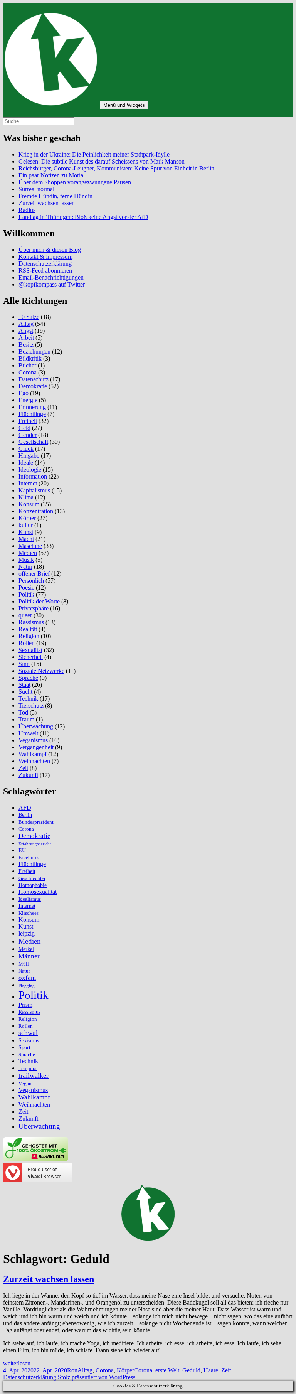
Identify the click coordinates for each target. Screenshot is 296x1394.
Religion (28, 636)
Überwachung (35, 726)
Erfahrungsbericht (34, 844)
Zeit (23, 768)
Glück (26, 448)
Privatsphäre (33, 608)
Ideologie (29, 469)
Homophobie (32, 885)
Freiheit (27, 421)
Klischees (28, 913)
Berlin (25, 815)
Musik (26, 559)
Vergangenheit (36, 747)
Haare (211, 1370)
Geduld (191, 1370)
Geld (24, 428)
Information (32, 476)
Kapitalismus (34, 490)
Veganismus (33, 740)
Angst (25, 330)
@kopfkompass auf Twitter (51, 284)
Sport (24, 1047)
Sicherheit (30, 657)
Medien (27, 553)
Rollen (26, 643)
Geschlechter (31, 878)
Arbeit (26, 337)
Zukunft (28, 775)
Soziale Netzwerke (41, 671)
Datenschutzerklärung (45, 263)
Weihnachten (34, 761)
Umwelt (28, 733)
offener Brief (34, 573)
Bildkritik (30, 358)
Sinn (24, 664)
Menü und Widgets (124, 105)
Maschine (30, 546)
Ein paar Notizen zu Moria (50, 175)
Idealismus (29, 899)
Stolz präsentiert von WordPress (96, 1377)
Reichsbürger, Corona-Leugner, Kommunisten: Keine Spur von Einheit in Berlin (116, 168)
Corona (27, 372)
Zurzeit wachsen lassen (46, 203)
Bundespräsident (36, 822)
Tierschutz (31, 705)
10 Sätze (28, 317)
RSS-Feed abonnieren (45, 270)
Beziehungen (34, 351)
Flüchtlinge (32, 414)
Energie (27, 400)
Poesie (26, 587)
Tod (23, 712)
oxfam (27, 977)
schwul (28, 1033)
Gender (27, 435)
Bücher (27, 365)
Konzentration (35, 511)
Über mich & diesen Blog (49, 249)
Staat (24, 684)
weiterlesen (16, 1363)
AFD (24, 807)
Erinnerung (32, 407)
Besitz (26, 344)
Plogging (26, 986)
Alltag (26, 323)
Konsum (28, 504)
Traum (26, 719)
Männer (29, 956)
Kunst (25, 532)
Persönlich (31, 580)
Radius (26, 210)
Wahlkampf (32, 754)
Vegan (25, 1083)
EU (22, 850)
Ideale (25, 462)
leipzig (26, 933)
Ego (23, 393)
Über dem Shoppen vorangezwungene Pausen (74, 182)
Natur (25, 566)
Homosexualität (37, 891)
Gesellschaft (33, 441)
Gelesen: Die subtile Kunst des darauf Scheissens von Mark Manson (101, 161)
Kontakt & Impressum (45, 256)
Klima (26, 497)
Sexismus (28, 1040)
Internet (27, 483)
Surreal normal (36, 189)
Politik (26, 594)
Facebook (28, 857)
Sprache (28, 677)
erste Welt (167, 1370)
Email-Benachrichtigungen (51, 277)
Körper (27, 518)
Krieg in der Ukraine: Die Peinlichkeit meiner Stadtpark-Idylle (94, 154)
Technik (28, 698)
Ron (72, 1370)
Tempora (27, 1068)
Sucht (25, 691)
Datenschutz (33, 379)
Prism (25, 1004)
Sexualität (30, 650)
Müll (23, 964)
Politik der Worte (39, 601)
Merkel (26, 949)
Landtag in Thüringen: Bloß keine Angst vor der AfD (83, 217)
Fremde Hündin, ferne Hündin (55, 196)
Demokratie (32, 386)
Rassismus (31, 622)
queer (25, 615)
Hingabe (28, 455)
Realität (27, 629)
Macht (26, 539)
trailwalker (33, 1075)
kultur (25, 525)
